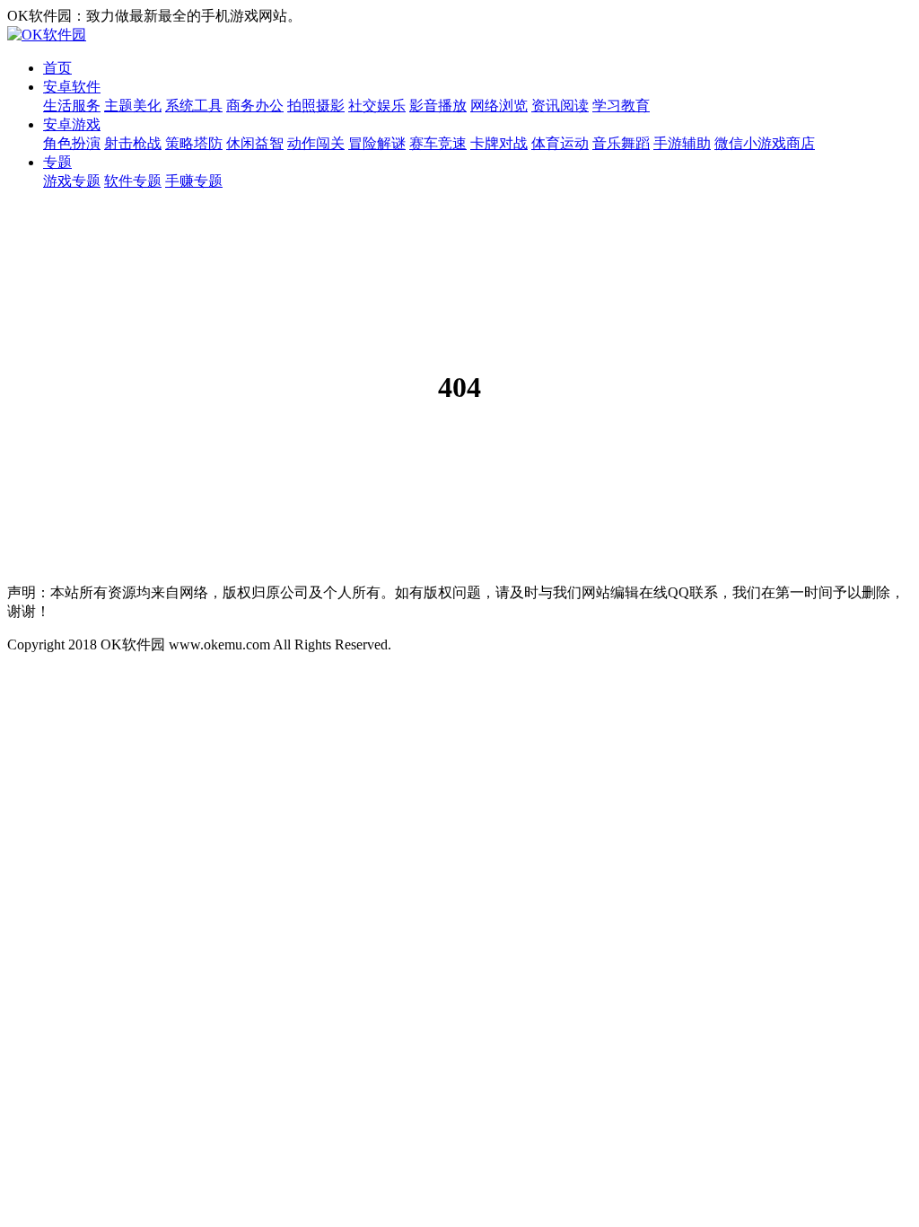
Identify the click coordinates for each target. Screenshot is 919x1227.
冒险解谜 (377, 143)
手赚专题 (194, 181)
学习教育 (621, 105)
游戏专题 (72, 181)
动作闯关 (316, 143)
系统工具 (194, 105)
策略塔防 (194, 143)
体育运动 (560, 143)
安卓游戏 (72, 124)
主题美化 (133, 105)
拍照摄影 (316, 105)
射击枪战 (133, 143)
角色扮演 (72, 143)
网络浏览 (499, 105)
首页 (57, 67)
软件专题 (133, 181)
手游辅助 (682, 143)
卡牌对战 (499, 143)
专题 (57, 162)
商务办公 (255, 105)
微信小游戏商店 (764, 143)
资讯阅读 (560, 105)
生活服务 (72, 105)
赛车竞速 (438, 143)
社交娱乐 (377, 105)
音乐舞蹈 (621, 143)
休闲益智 (255, 143)
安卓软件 (72, 86)
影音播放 (438, 105)
